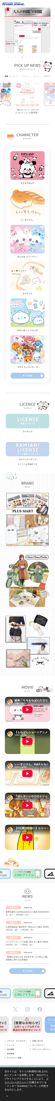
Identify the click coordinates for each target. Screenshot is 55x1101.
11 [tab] (43, 57)
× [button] (7, 1096)
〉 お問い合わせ (36, 1041)
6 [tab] (26, 57)
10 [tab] (40, 57)
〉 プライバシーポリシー (40, 1049)
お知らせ (13, 907)
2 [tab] (12, 57)
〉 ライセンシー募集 (13, 1058)
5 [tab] (22, 57)
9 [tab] (36, 57)
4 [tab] (19, 57)
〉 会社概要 (9, 1049)
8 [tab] (33, 57)
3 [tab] (15, 57)
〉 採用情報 (9, 1053)
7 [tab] (29, 57)
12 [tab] (47, 57)
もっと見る (28, 375)
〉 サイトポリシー (37, 1045)
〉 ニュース (9, 1045)
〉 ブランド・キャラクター (16, 1041)
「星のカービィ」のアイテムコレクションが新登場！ (27, 111)
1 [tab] (8, 57)
